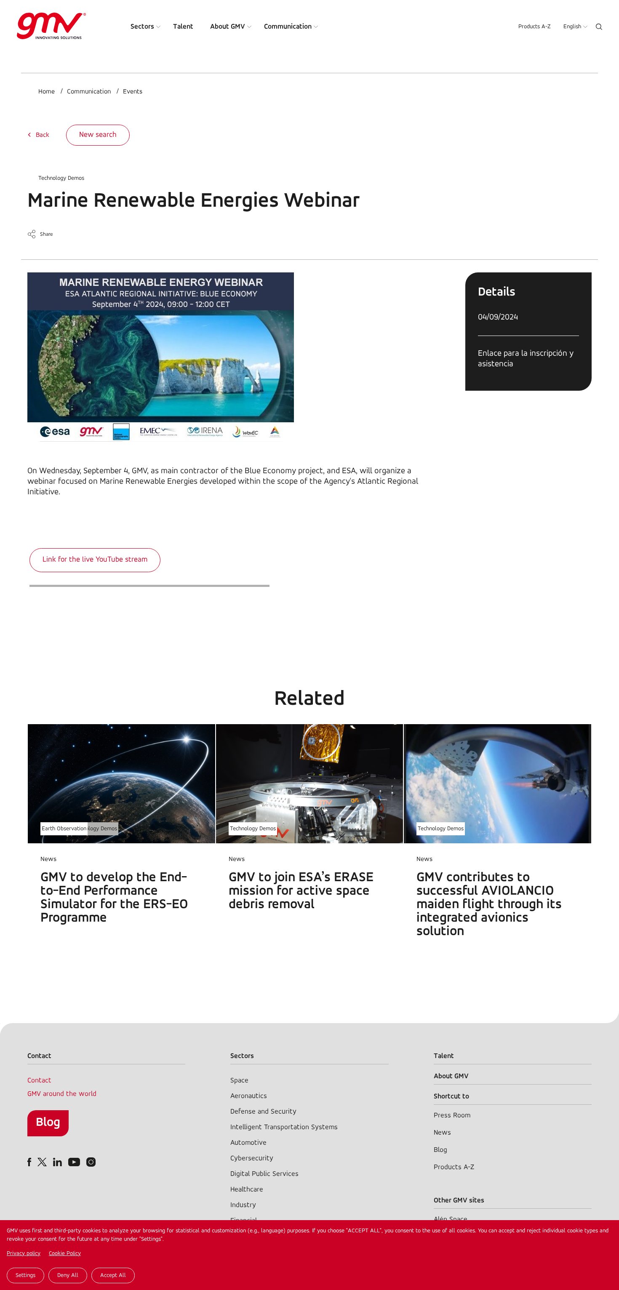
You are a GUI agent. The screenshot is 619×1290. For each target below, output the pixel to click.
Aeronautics (248, 1096)
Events (132, 91)
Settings (25, 1275)
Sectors (142, 26)
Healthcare (246, 1189)
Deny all (67, 1275)
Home (46, 91)
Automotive (248, 1142)
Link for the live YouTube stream (95, 560)
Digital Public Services (264, 1174)
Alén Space (450, 1219)
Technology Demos (61, 178)
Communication (288, 26)
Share (46, 234)
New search (98, 135)
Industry (243, 1205)
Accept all (113, 1275)
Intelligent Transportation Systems (284, 1127)
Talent (183, 26)
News (442, 1132)
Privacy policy (23, 1253)
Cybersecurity (251, 1158)
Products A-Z (534, 27)
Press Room (452, 1115)
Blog (48, 1122)
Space (239, 1080)
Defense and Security (263, 1111)
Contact (39, 1080)
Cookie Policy (65, 1253)
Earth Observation (64, 829)
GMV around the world (61, 1094)
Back (42, 135)
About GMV (227, 26)
